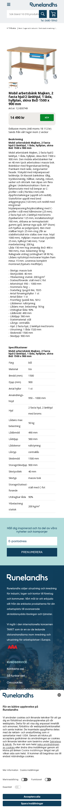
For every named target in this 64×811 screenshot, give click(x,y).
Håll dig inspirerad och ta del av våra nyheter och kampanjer (32, 530)
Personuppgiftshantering (23, 689)
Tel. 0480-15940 (49, 20)
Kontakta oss (15, 669)
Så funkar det (16, 676)
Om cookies (15, 682)
